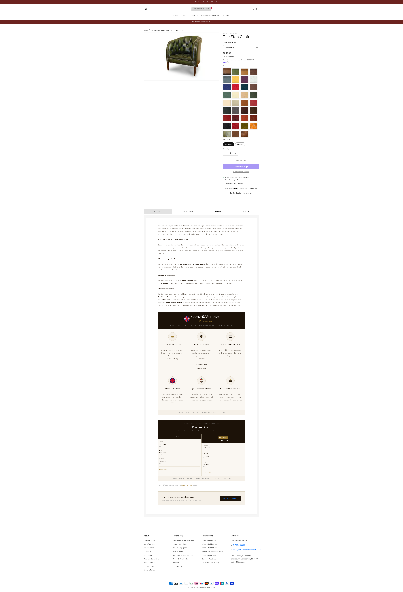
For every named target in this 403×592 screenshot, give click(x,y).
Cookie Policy (149, 566)
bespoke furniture (186, 485)
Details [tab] (158, 211)
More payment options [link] (241, 172)
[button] (146, 9)
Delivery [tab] (218, 211)
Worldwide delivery (180, 544)
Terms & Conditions (152, 559)
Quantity (226, 149)
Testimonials (149, 548)
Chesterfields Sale (209, 555)
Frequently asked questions (184, 540)
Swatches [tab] (188, 211)
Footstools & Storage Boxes (213, 551)
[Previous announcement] (144, 2)
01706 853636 (239, 545)
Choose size (230, 42)
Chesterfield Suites (209, 544)
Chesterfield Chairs (209, 548)
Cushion (228, 144)
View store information (234, 183)
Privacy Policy (149, 563)
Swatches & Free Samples (183, 555)
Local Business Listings (210, 563)
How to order (178, 551)
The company (149, 540)
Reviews (176, 563)
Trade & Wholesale (180, 559)
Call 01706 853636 (230, 498)
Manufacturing (150, 544)
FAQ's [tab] (246, 211)
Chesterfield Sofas (209, 540)
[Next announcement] (258, 2)
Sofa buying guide (180, 548)
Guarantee (148, 555)
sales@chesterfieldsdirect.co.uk (247, 550)
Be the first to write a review (241, 193)
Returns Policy (149, 570)
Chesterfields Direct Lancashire (204, 587)
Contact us (177, 566)
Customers (148, 551)
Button (240, 144)
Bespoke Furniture (209, 559)
